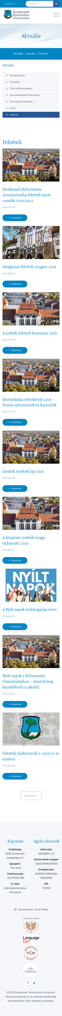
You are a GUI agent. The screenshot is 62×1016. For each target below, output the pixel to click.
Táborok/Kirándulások (19, 88)
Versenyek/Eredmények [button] (19, 101)
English (12, 8)
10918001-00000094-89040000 (46, 873)
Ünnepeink (13, 81)
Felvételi (43, 53)
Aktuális (30, 53)
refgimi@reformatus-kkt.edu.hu (15, 888)
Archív (11, 108)
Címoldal (18, 53)
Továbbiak (9, 3)
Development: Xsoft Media (33, 909)
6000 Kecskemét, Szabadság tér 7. (15, 853)
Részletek (14, 217)
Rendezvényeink (15, 75)
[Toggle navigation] (56, 15)
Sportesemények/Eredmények (23, 94)
